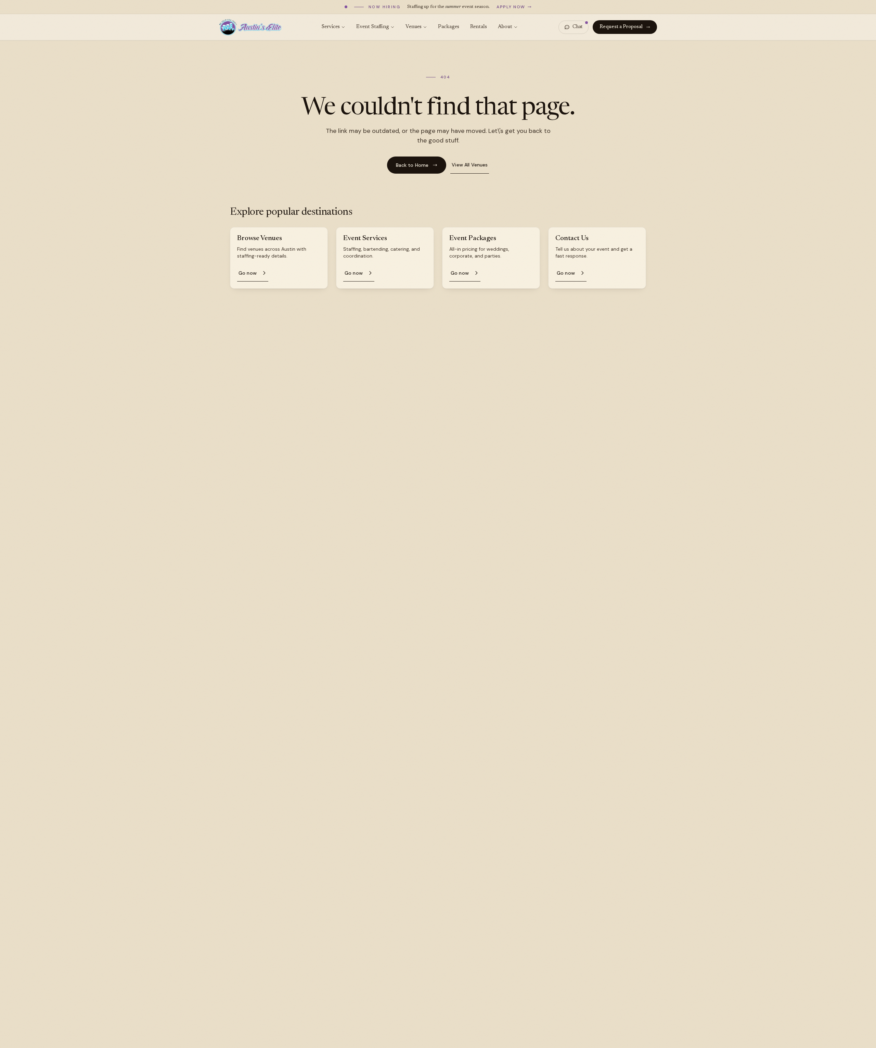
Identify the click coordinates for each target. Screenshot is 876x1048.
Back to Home (412, 165)
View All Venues (470, 165)
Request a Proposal (621, 27)
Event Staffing (372, 26)
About (505, 26)
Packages (448, 26)
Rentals (478, 26)
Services (331, 26)
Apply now (511, 7)
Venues (413, 26)
